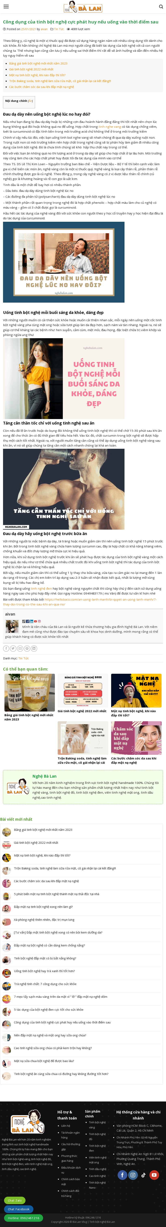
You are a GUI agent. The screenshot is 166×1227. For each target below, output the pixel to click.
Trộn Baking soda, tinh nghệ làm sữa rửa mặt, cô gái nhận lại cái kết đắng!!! (60, 81)
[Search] (161, 6)
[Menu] (6, 6)
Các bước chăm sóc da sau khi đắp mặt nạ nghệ (41, 87)
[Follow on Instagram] (133, 1175)
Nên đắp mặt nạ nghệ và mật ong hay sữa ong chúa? (50, 1035)
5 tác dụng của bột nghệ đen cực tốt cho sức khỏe (48, 1009)
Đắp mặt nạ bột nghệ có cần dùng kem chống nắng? (49, 945)
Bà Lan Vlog (80, 1222)
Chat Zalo (15, 1200)
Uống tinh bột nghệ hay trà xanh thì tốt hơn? (44, 971)
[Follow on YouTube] (154, 1175)
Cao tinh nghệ (97, 1176)
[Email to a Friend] (20, 648)
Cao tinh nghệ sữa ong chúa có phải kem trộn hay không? (53, 1048)
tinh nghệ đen (41, 588)
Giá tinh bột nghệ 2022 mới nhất (31, 69)
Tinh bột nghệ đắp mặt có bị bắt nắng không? (45, 958)
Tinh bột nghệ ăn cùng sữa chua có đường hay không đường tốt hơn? (61, 1074)
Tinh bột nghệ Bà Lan (102, 1222)
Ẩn (30, 101)
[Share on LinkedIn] (34, 648)
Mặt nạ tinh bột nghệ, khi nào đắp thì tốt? (37, 75)
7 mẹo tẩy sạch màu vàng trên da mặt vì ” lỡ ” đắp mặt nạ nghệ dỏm (60, 996)
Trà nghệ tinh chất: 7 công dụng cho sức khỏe (45, 984)
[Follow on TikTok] (144, 1175)
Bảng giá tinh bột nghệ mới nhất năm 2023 (38, 63)
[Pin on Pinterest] (27, 648)
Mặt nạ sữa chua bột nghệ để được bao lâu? (44, 1061)
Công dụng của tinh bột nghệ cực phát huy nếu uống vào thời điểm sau (62, 1022)
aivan (44, 29)
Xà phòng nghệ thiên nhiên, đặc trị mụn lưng (44, 919)
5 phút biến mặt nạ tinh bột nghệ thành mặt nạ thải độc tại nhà (56, 894)
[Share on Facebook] (6, 648)
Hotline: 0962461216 (23, 1218)
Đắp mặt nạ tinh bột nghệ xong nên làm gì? (43, 906)
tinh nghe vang (110, 127)
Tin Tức (59, 29)
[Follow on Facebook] (122, 1175)
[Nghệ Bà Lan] (83, 6)
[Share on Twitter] (13, 648)
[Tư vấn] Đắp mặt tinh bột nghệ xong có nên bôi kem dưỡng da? (58, 932)
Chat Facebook (19, 1209)
